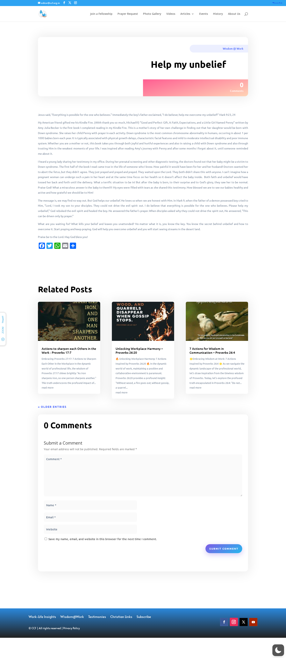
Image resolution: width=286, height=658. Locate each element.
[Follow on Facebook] (224, 622)
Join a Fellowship (101, 14)
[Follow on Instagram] (234, 622)
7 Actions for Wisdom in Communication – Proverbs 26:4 (212, 350)
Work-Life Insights (42, 617)
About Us (234, 14)
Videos (170, 14)
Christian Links (121, 617)
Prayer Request (128, 14)
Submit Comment (223, 548)
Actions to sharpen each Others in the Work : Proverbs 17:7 (69, 350)
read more (48, 387)
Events (203, 14)
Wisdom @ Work (233, 48)
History (218, 14)
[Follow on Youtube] (253, 622)
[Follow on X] (244, 622)
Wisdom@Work (72, 617)
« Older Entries (52, 406)
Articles (185, 14)
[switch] (278, 650)
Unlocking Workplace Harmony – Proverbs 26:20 (139, 350)
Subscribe (144, 617)
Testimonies (97, 617)
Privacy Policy (71, 628)
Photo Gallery (152, 14)
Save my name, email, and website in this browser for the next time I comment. (102, 539)
